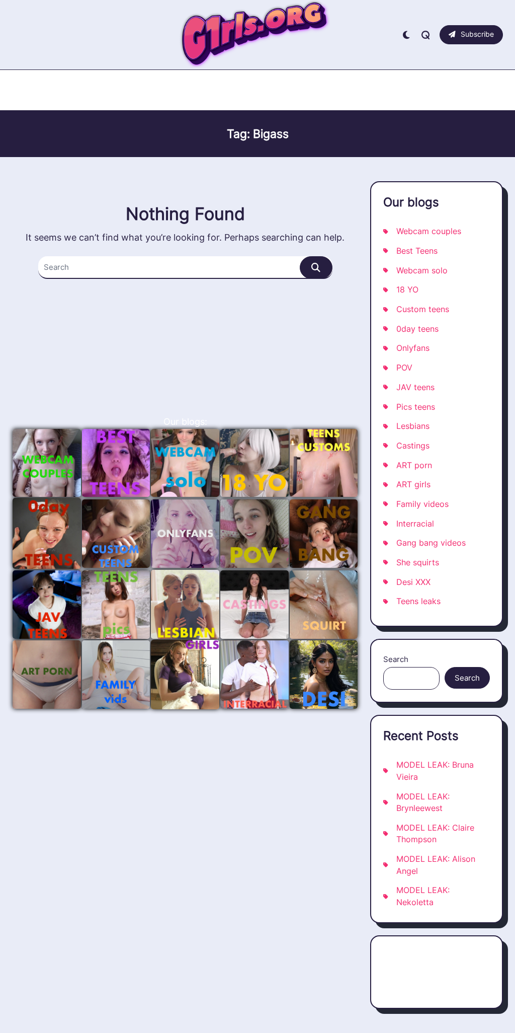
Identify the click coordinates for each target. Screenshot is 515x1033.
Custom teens (422, 309)
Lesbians (413, 426)
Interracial (415, 524)
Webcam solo (422, 270)
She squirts (417, 562)
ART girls (413, 484)
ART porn (414, 465)
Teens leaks (418, 601)
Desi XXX (413, 582)
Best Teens (417, 251)
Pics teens (415, 407)
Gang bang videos (431, 543)
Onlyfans (413, 348)
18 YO (407, 289)
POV (404, 368)
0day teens (417, 329)
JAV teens (415, 387)
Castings (413, 446)
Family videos (422, 504)
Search (395, 659)
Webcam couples (428, 231)
